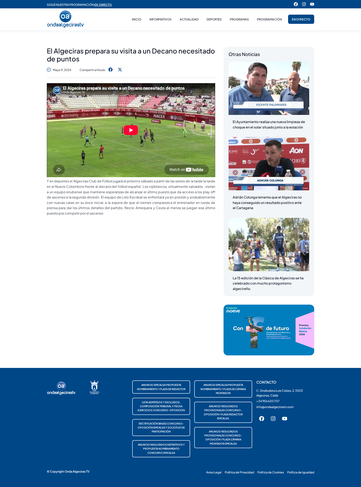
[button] (110, 69)
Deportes (214, 19)
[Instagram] (304, 4)
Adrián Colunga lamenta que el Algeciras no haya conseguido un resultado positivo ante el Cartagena (267, 202)
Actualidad (189, 19)
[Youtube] (312, 4)
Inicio (136, 19)
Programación (269, 19)
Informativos (160, 19)
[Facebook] (296, 4)
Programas (239, 19)
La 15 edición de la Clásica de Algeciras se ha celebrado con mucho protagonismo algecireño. (268, 283)
